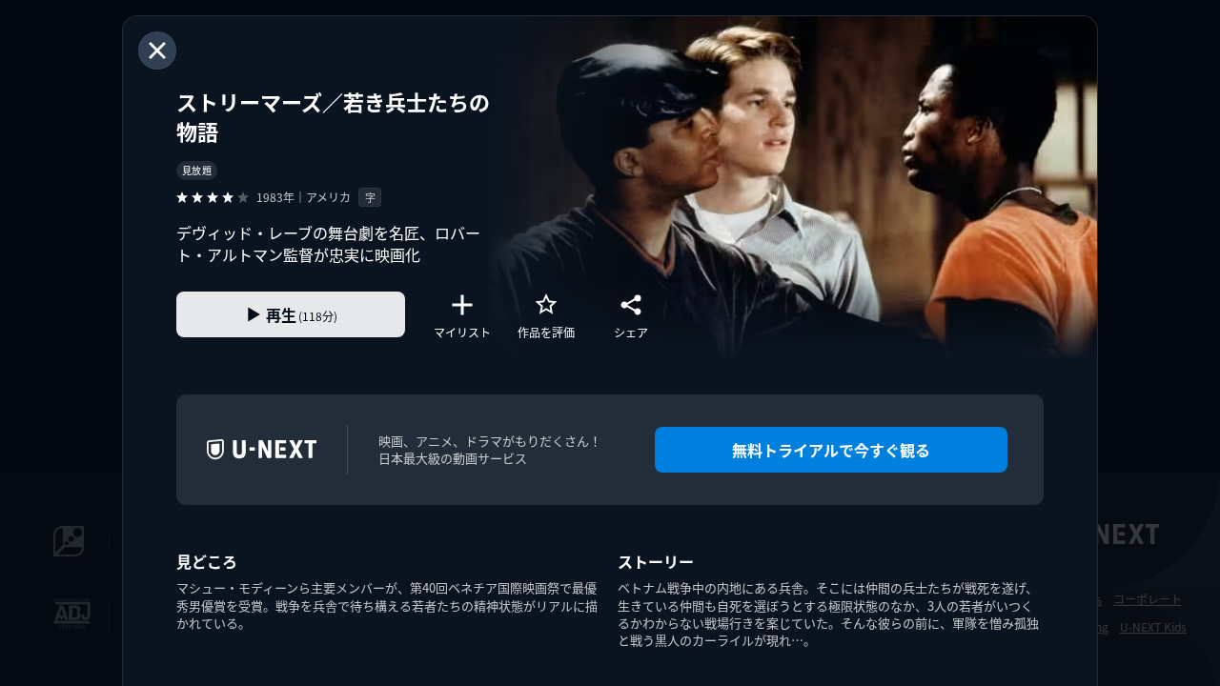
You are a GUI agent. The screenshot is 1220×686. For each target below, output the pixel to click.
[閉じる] (157, 50)
